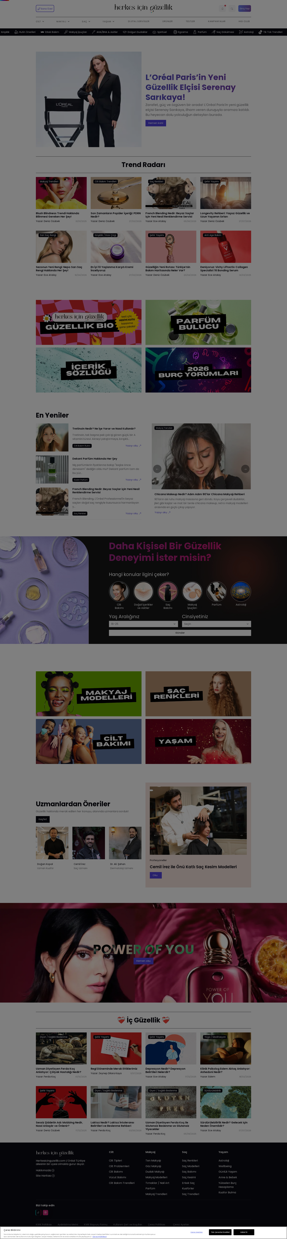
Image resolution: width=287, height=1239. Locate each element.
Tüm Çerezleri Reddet (220, 1232)
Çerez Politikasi (100, 1237)
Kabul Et (243, 1232)
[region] (143, 1233)
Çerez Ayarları (197, 1232)
